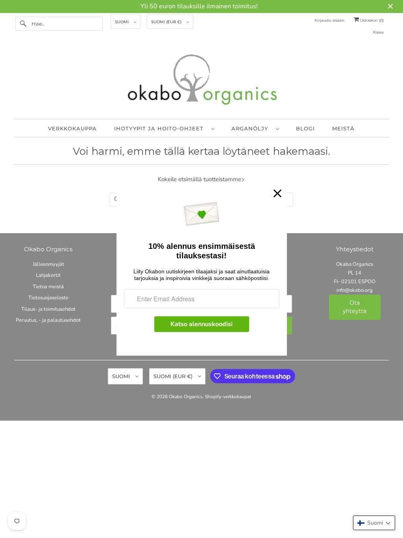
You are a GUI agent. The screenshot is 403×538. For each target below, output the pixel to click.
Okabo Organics (186, 396)
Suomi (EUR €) (167, 21)
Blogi (305, 128)
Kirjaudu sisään (329, 20)
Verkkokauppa (72, 128)
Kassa (378, 32)
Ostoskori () (371, 20)
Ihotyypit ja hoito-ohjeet (160, 128)
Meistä (343, 128)
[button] (374, 523)
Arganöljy (251, 128)
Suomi (122, 21)
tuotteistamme (221, 179)
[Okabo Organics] (201, 81)
